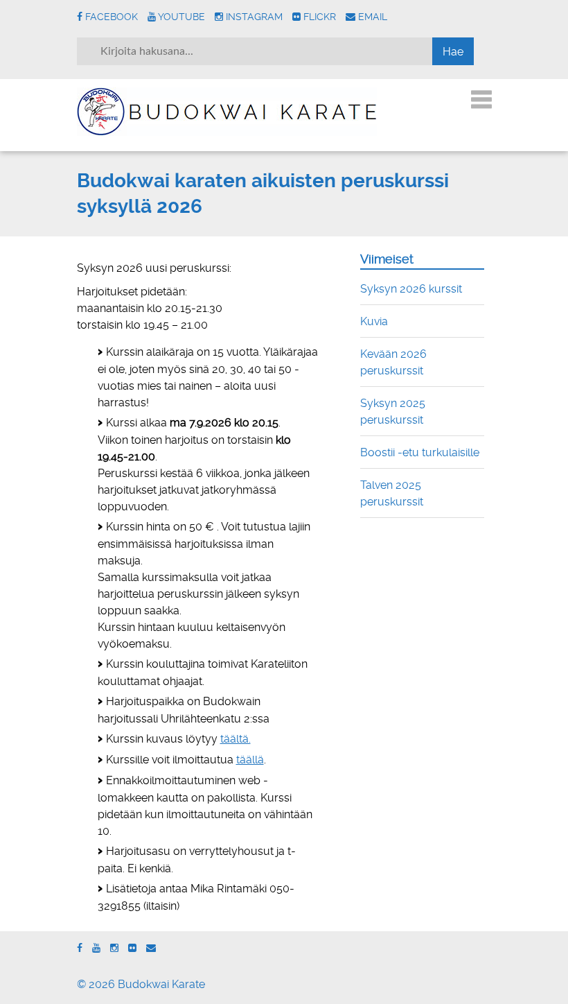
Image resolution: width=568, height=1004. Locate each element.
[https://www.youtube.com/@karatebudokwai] (96, 948)
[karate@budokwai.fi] (151, 948)
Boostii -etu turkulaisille (419, 452)
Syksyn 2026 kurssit (411, 288)
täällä (250, 759)
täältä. (235, 738)
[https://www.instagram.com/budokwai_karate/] (114, 948)
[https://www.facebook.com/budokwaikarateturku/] (79, 948)
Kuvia (374, 321)
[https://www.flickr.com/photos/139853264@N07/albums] (132, 948)
